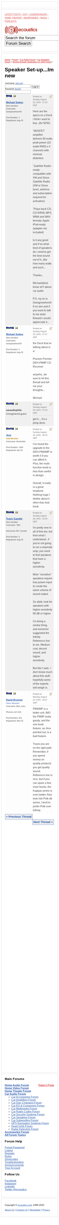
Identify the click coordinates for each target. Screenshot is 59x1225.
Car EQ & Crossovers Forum (27, 1105)
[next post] (9, 96)
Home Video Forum (17, 1088)
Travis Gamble (14, 518)
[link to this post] (14, 96)
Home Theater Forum (18, 1091)
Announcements (14, 1165)
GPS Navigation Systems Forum (30, 1123)
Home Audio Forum (17, 1085)
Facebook (10, 1180)
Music (43, 18)
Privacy (46, 1210)
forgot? (18, 89)
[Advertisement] (29, 948)
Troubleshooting (14, 1162)
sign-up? (19, 83)
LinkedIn (10, 1186)
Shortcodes (11, 1159)
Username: (14, 83)
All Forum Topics (15, 1135)
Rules (8, 1156)
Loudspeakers (38, 14)
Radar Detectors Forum (24, 1129)
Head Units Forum (22, 1126)
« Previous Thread (19, 816)
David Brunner (14, 699)
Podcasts (11, 21)
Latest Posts (13, 14)
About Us (9, 1210)
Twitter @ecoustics (16, 1189)
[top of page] (7, 96)
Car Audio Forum (15, 1094)
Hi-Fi (25, 14)
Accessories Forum (17, 1132)
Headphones (31, 18)
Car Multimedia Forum (24, 1108)
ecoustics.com (25, 1205)
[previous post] (9, 328)
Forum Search (18, 43)
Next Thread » (43, 822)
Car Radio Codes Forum (25, 1111)
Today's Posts (46, 1085)
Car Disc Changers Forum (26, 1102)
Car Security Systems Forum (27, 1114)
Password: (13, 89)
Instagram (10, 1183)
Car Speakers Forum (23, 1117)
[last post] (11, 96)
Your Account (12, 1168)
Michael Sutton (14, 102)
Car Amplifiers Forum (23, 1099)
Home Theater (13, 18)
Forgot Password (15, 1147)
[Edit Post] (50, 96)
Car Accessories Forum (24, 1097)
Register (10, 1153)
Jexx (8, 435)
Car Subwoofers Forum (24, 1120)
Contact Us (22, 1210)
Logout (9, 1150)
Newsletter (35, 1210)
